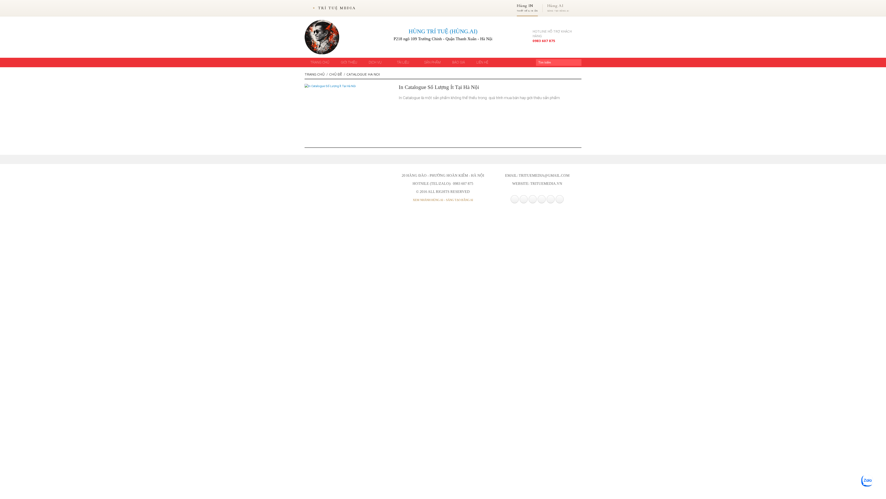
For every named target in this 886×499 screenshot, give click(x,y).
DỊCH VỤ (376, 62)
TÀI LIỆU (403, 62)
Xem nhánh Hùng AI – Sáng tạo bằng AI (443, 200)
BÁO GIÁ (458, 62)
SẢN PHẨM (432, 62)
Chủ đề (335, 74)
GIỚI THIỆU (349, 62)
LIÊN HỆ (482, 62)
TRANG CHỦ (319, 62)
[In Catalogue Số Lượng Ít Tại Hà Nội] (330, 86)
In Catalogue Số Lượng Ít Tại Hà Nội (439, 87)
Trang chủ (315, 74)
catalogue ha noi (363, 74)
